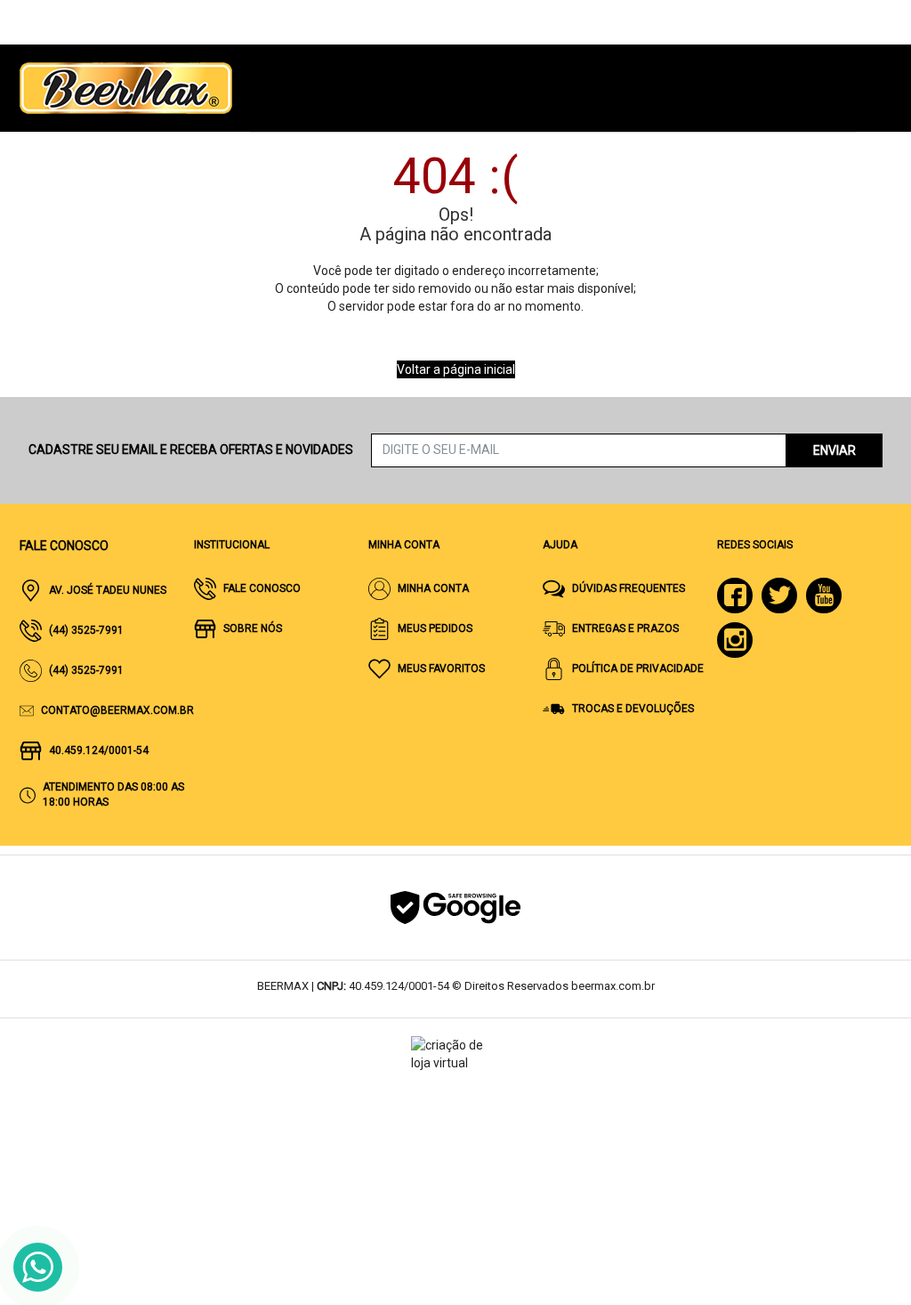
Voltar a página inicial (456, 369)
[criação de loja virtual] (455, 1054)
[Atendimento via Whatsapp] (37, 1267)
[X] (779, 595)
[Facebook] (735, 595)
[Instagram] (735, 640)
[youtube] (824, 595)
